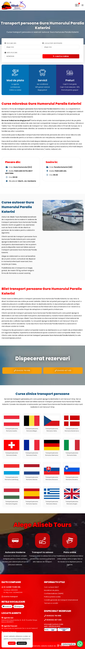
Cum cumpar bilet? (51, 587)
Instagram (19, 606)
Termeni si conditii (51, 603)
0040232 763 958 (23, 370)
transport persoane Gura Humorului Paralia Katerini (38, 109)
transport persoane (21, 399)
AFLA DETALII (22, 643)
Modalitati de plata (51, 590)
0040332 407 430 (64, 370)
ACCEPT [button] (11, 643)
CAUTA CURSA (62, 56)
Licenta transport (10, 596)
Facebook (7, 606)
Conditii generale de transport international (61, 600)
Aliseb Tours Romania (18, 217)
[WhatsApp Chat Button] (80, 644)
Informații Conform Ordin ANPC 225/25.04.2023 (53, 625)
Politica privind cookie (52, 597)
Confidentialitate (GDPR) (53, 593)
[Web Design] (62, 646)
